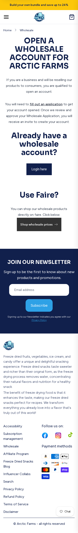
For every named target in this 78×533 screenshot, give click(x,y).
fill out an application (46, 104)
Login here (39, 169)
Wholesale (26, 30)
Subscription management (13, 436)
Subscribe (39, 305)
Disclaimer (10, 512)
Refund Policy (13, 497)
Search (8, 481)
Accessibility (12, 426)
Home (7, 30)
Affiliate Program (16, 454)
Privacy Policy (39, 320)
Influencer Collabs (17, 474)
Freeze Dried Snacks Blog (18, 463)
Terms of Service (15, 504)
